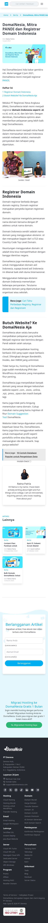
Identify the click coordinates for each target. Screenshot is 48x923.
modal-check (23, 461)
